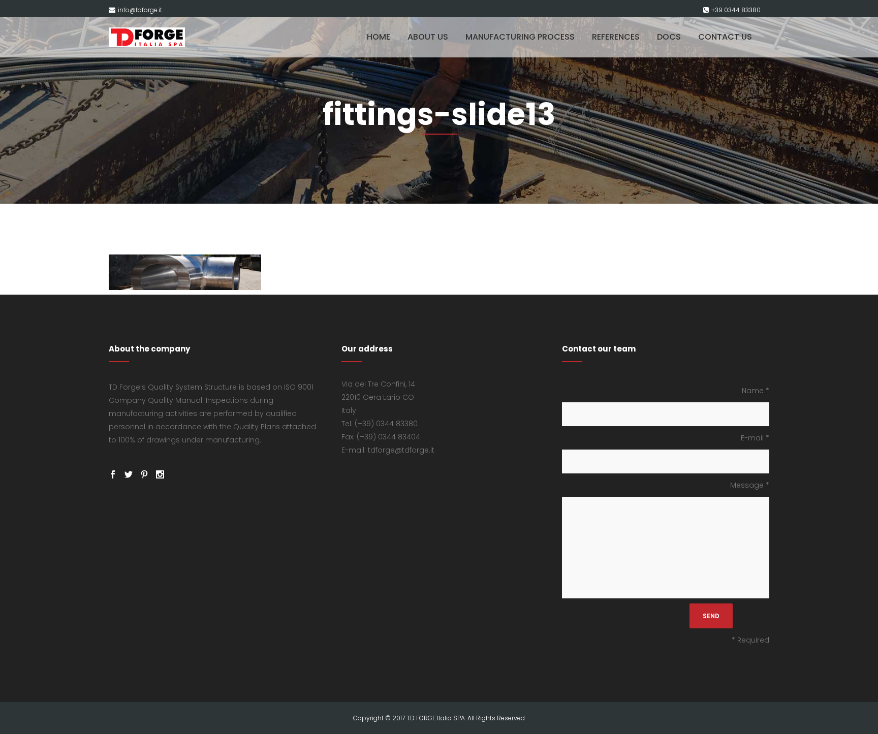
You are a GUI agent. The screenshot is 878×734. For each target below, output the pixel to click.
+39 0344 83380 (736, 10)
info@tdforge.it (140, 10)
